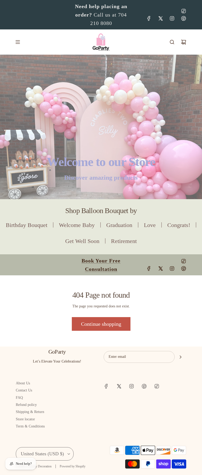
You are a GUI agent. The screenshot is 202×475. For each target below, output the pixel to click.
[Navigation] (17, 42)
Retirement (124, 241)
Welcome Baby (77, 225)
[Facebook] (149, 18)
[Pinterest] (183, 18)
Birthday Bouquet (26, 225)
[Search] (172, 42)
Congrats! (178, 225)
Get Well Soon (82, 241)
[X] (160, 18)
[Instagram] (172, 18)
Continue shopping (101, 324)
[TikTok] (183, 11)
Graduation (119, 225)
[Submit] (180, 357)
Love (150, 225)
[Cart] (183, 42)
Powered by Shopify (72, 466)
